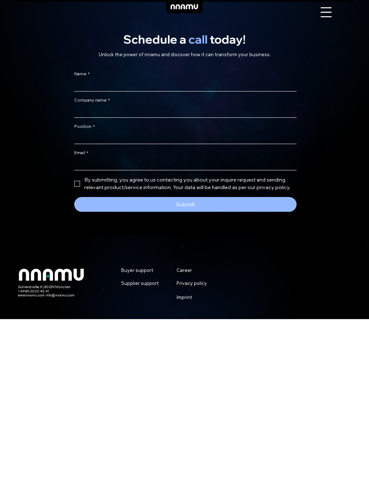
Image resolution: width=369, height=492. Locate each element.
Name (82, 73)
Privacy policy (192, 283)
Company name (92, 100)
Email (81, 152)
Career (184, 270)
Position (84, 126)
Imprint (184, 297)
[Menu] (326, 12)
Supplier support (140, 283)
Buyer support (137, 270)
